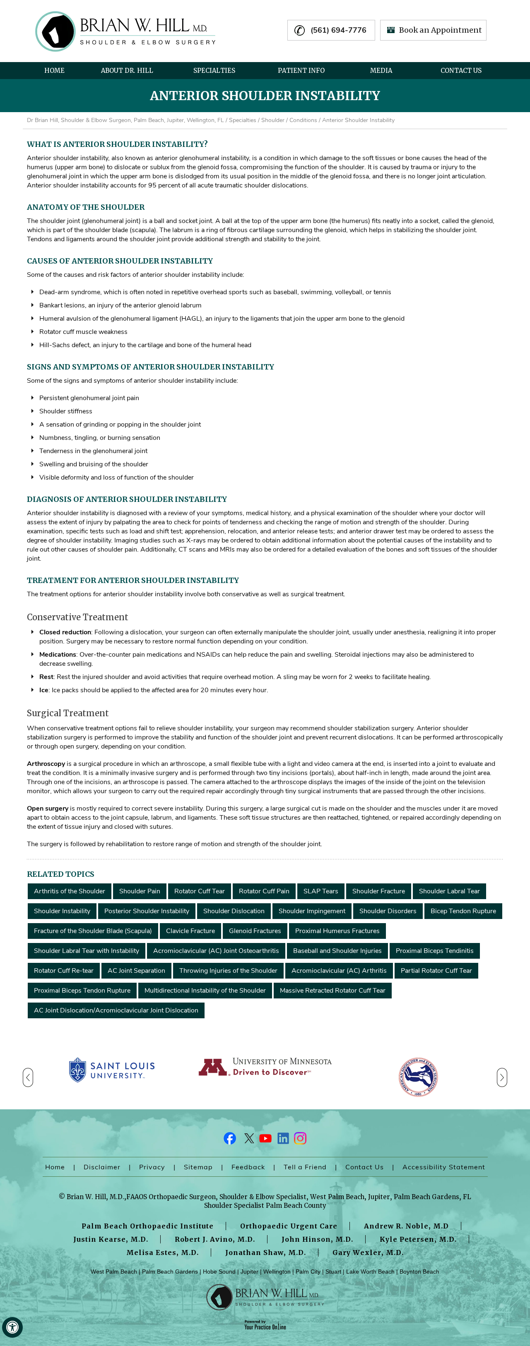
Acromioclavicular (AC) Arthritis (339, 970)
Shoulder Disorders (388, 911)
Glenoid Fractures (255, 931)
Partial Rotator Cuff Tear (436, 970)
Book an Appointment (440, 30)
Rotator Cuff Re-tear (64, 970)
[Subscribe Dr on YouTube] (265, 1140)
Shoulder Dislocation (234, 911)
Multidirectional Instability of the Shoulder (205, 990)
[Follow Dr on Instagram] (299, 1140)
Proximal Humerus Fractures (337, 931)
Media (381, 70)
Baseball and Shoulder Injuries (337, 950)
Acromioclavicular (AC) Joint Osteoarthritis (216, 950)
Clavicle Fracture (190, 931)
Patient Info (301, 70)
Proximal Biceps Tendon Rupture (82, 990)
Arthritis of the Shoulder (69, 891)
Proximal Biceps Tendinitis (435, 950)
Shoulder (272, 120)
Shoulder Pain (139, 891)
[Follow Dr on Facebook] (230, 1140)
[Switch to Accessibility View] (12, 1327)
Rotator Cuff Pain (264, 891)
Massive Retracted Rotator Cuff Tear (332, 990)
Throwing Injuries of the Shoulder (228, 970)
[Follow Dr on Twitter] (247, 1140)
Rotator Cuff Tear (199, 891)
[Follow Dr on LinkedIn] (282, 1140)
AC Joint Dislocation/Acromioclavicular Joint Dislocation (116, 1010)
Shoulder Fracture (378, 891)
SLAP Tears (321, 891)
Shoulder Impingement (312, 911)
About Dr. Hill (127, 70)
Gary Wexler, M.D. (368, 1252)
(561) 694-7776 (338, 30)
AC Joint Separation (136, 970)
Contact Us (461, 70)
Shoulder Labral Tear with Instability (86, 950)
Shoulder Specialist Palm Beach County (265, 1205)
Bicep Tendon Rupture (463, 911)
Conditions (303, 120)
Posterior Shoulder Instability (146, 911)
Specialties (214, 70)
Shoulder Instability (62, 911)
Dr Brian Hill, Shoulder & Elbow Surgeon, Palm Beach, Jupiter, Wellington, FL (125, 120)
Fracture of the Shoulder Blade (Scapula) (93, 931)
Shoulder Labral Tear (449, 891)
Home (54, 70)
